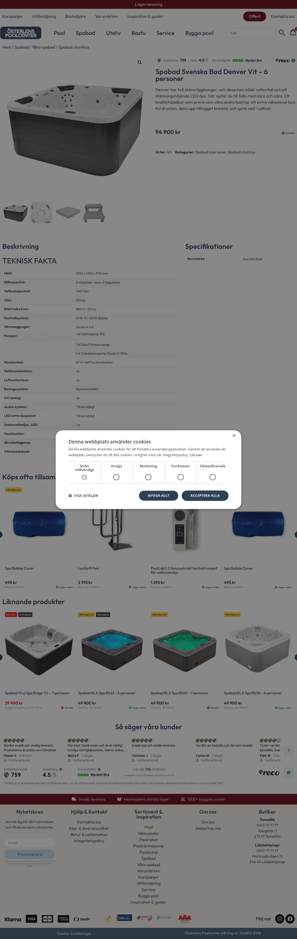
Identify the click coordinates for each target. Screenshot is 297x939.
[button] (83, 495)
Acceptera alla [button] (205, 495)
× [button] (234, 435)
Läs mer (196, 455)
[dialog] (148, 469)
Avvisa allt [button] (158, 495)
